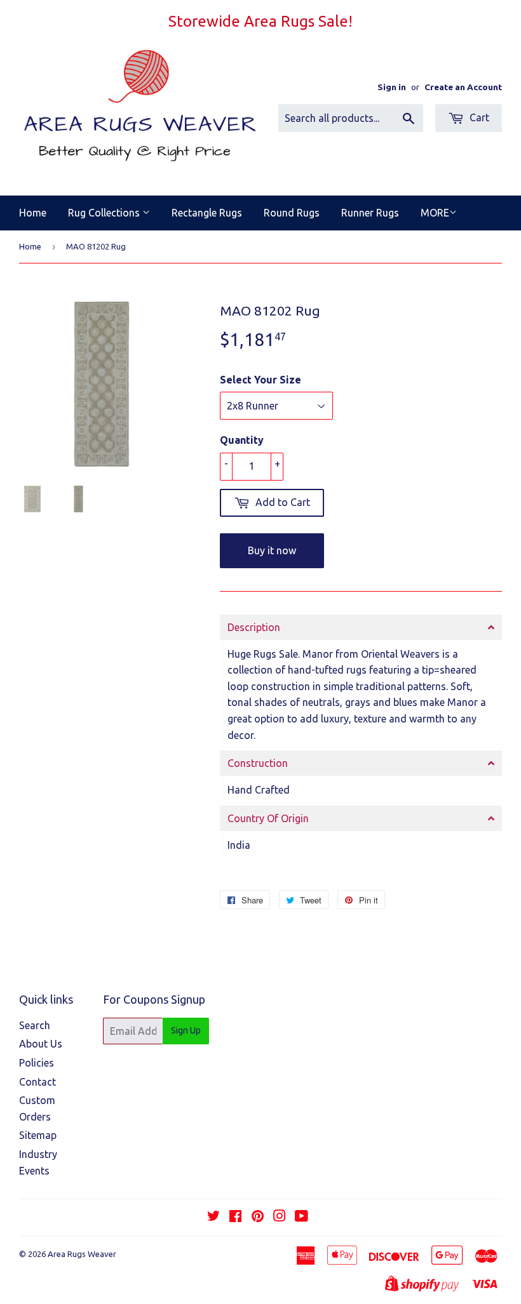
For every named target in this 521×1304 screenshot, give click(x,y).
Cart (478, 117)
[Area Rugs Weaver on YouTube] (301, 1217)
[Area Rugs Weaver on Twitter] (213, 1217)
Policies (36, 1062)
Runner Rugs (370, 212)
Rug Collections (105, 212)
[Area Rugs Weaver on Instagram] (279, 1217)
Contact (37, 1082)
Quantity (242, 440)
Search (34, 1025)
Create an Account (463, 87)
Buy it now (272, 550)
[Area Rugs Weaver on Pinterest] (257, 1217)
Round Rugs (292, 212)
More (435, 212)
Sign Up (186, 1030)
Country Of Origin (268, 818)
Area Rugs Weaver (82, 1253)
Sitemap (38, 1135)
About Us (40, 1043)
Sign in (391, 87)
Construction (257, 763)
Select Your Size (260, 379)
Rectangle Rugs (207, 212)
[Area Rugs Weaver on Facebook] (235, 1217)
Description (253, 627)
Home (32, 212)
